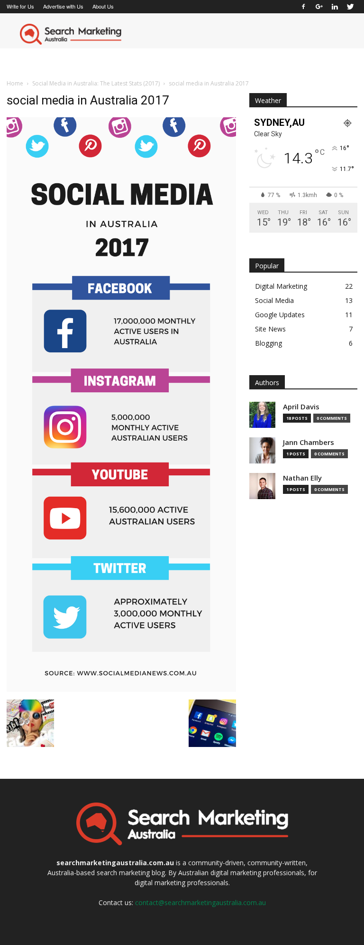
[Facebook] (303, 6)
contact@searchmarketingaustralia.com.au (200, 902)
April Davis (301, 406)
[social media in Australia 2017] (121, 689)
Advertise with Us (63, 6)
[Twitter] (350, 6)
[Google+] (319, 6)
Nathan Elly (302, 477)
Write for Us (20, 6)
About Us (103, 6)
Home (15, 83)
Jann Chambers (308, 442)
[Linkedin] (335, 6)
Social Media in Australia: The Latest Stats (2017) (96, 83)
